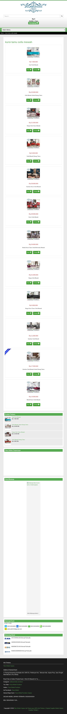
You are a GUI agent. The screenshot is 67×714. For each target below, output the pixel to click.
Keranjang (33, 23)
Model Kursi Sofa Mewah (33, 399)
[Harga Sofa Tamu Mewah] (33, 113)
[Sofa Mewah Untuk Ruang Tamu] (33, 82)
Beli (28, 69)
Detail (36, 69)
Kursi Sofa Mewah (33, 217)
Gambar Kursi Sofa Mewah (33, 186)
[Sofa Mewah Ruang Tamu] (33, 143)
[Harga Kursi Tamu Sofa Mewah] (33, 295)
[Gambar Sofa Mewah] (33, 326)
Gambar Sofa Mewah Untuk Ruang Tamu (33, 369)
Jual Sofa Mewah (33, 65)
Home (2, 33)
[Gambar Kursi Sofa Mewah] (33, 173)
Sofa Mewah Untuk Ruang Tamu (33, 95)
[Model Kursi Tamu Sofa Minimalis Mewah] (33, 234)
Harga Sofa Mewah (34, 278)
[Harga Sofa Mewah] (33, 265)
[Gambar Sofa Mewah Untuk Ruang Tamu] (33, 356)
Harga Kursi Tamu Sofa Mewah (33, 308)
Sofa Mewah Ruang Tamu (33, 156)
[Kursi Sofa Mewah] (33, 204)
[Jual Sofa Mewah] (33, 52)
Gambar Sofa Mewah (33, 339)
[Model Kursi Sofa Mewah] (33, 387)
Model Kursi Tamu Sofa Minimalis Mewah (33, 247)
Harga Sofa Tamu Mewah (33, 125)
